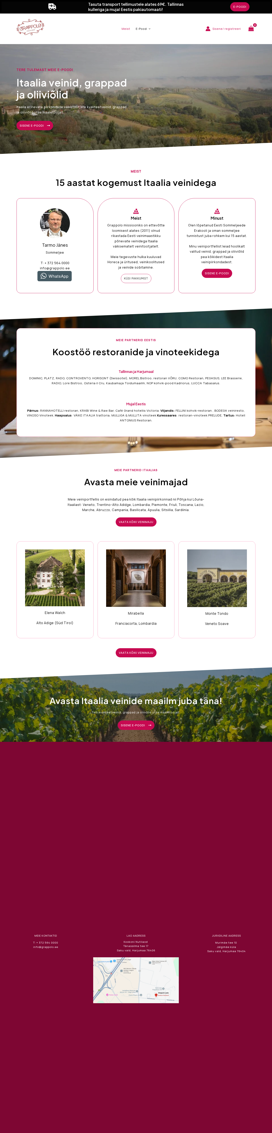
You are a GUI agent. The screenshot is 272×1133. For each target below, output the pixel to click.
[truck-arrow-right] (52, 7)
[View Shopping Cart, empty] (251, 28)
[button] (239, 6)
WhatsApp (58, 276)
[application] (148, 29)
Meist (126, 29)
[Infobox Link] (55, 589)
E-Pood (141, 29)
